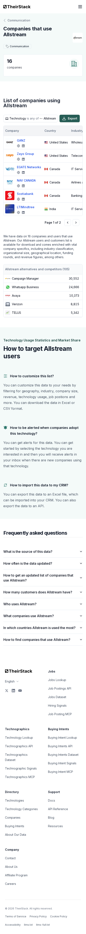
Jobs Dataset (57, 697)
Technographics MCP (20, 777)
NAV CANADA (26, 180)
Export (72, 118)
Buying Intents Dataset (63, 754)
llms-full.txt (43, 924)
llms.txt (28, 924)
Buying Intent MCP (60, 771)
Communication (19, 20)
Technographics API (19, 746)
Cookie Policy (58, 916)
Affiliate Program (16, 875)
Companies (12, 817)
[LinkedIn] (13, 690)
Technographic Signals (21, 768)
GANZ (21, 140)
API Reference (58, 809)
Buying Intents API (60, 746)
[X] (6, 690)
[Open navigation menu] (80, 6)
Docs (51, 800)
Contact (10, 858)
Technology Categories (21, 809)
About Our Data (15, 834)
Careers (10, 883)
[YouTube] (20, 690)
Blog (51, 817)
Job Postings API (59, 688)
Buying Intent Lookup (62, 737)
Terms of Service (15, 916)
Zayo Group (25, 154)
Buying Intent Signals (62, 763)
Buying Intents (14, 826)
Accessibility (13, 924)
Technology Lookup (19, 737)
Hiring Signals (57, 705)
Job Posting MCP (60, 714)
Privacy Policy (38, 916)
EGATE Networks (29, 167)
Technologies (14, 800)
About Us (11, 866)
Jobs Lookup (57, 680)
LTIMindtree (25, 207)
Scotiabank (25, 194)
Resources (55, 826)
